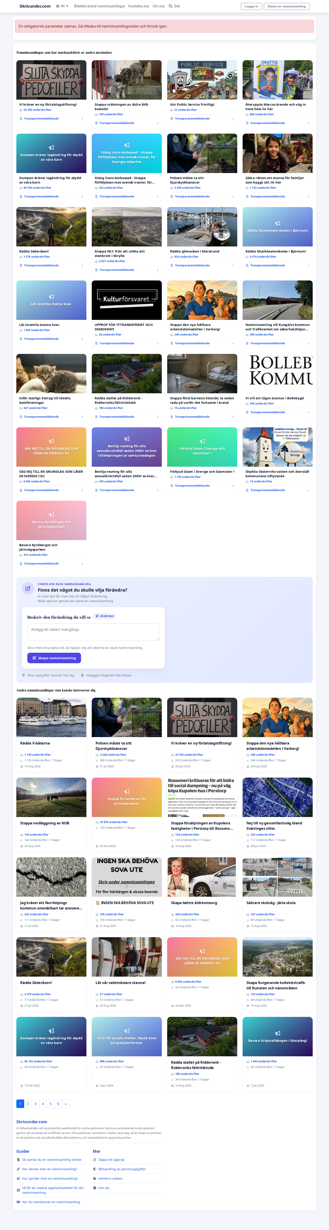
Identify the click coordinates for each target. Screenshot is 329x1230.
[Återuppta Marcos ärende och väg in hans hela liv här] (278, 94)
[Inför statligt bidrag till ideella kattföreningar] (51, 388)
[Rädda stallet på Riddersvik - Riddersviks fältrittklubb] (127, 388)
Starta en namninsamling (287, 6)
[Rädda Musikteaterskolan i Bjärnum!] (278, 239)
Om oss (159, 6)
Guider (23, 1151)
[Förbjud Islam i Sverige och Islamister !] (202, 459)
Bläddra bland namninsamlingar (99, 6)
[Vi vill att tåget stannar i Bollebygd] (278, 385)
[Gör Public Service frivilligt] (202, 92)
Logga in (251, 6)
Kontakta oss (138, 6)
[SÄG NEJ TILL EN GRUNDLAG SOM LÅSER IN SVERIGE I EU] (51, 461)
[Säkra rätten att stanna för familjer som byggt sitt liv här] (278, 168)
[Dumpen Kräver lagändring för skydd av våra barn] (51, 168)
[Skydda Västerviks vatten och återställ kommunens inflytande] (278, 461)
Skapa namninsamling (57, 658)
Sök (177, 6)
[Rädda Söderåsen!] (51, 239)
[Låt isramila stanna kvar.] (51, 312)
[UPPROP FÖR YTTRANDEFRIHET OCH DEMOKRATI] (127, 314)
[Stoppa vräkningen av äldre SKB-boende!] (127, 94)
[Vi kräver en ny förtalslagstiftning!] (51, 92)
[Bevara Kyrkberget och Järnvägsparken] (51, 535)
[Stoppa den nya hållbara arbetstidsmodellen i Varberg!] (202, 314)
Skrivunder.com (34, 6)
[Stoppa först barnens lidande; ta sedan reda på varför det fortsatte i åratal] (202, 388)
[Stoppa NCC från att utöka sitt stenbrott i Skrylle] (127, 241)
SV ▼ (65, 6)
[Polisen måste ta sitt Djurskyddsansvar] (202, 168)
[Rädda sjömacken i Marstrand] (202, 239)
